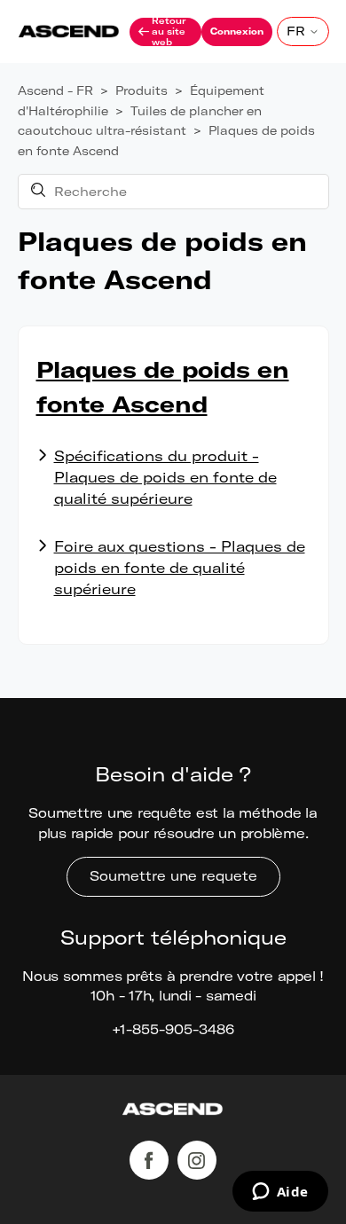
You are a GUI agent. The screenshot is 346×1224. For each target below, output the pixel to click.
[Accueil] (173, 1112)
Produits (141, 90)
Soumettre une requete (173, 875)
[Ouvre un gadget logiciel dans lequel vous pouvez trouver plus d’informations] (280, 1193)
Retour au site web (168, 32)
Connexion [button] (236, 31)
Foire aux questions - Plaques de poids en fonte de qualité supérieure (179, 567)
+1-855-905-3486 (173, 1029)
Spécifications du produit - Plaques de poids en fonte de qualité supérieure (165, 477)
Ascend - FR (55, 90)
